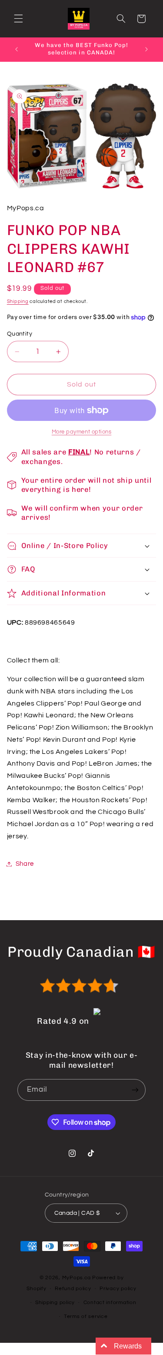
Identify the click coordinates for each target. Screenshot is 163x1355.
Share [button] (25, 864)
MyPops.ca (76, 1277)
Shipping (18, 301)
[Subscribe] (135, 1089)
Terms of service (86, 1316)
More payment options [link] (82, 432)
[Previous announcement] (16, 49)
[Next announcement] (146, 49)
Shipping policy (55, 1302)
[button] (18, 19)
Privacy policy (118, 1288)
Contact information (109, 1302)
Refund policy (73, 1288)
